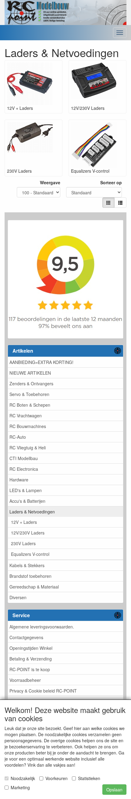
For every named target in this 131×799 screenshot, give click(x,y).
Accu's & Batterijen (27, 501)
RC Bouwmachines (27, 426)
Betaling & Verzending (30, 659)
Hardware (18, 480)
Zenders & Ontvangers (31, 383)
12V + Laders (24, 522)
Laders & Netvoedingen (32, 512)
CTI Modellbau (23, 458)
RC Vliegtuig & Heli (27, 447)
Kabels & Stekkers (26, 565)
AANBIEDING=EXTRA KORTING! (41, 362)
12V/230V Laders (27, 533)
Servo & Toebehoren (29, 394)
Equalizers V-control (30, 554)
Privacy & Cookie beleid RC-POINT (43, 691)
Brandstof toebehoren (30, 576)
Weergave (50, 182)
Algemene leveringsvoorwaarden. (41, 627)
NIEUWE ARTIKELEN (30, 373)
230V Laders (23, 543)
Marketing (20, 787)
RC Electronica (23, 469)
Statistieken (89, 778)
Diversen (18, 597)
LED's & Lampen (25, 490)
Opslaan (114, 789)
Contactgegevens (26, 637)
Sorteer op (111, 182)
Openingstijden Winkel (30, 648)
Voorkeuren (56, 778)
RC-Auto (17, 437)
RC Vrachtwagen (25, 415)
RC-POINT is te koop (29, 669)
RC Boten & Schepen (29, 405)
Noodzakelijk (23, 778)
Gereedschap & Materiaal (34, 587)
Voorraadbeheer (25, 680)
